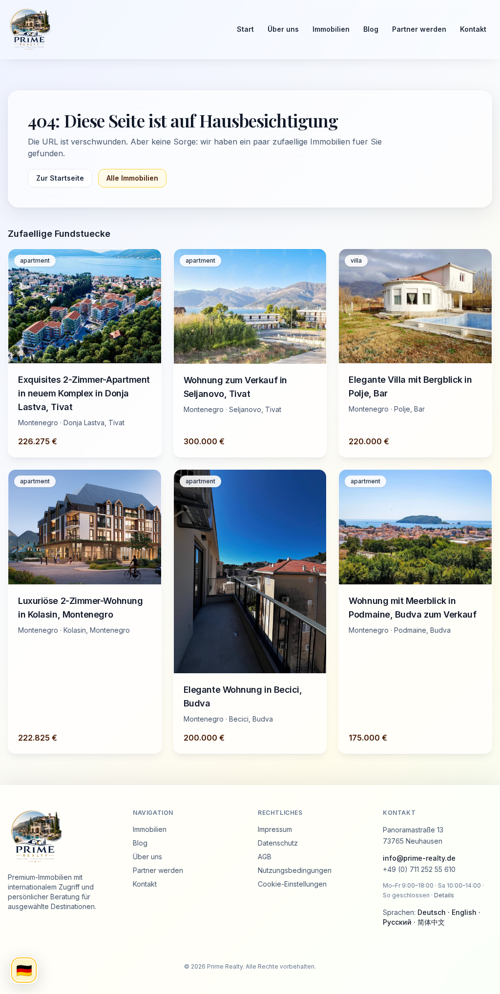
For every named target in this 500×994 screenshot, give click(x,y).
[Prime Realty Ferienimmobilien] (113, 29)
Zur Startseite (60, 178)
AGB (264, 856)
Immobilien (331, 29)
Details (444, 895)
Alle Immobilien (132, 178)
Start (245, 29)
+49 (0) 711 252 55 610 (419, 869)
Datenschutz (278, 843)
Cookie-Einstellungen (292, 884)
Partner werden (419, 29)
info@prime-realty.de (419, 858)
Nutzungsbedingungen (295, 870)
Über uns (283, 29)
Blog (370, 29)
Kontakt (473, 29)
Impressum (275, 829)
